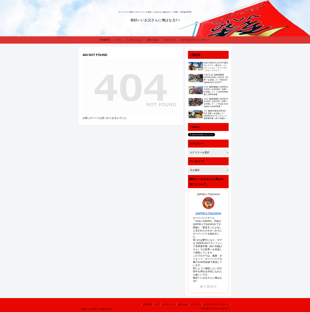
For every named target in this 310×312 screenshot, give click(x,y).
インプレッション (168, 304)
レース (156, 304)
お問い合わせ (183, 304)
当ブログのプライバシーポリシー (216, 304)
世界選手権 (147, 304)
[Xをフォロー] (204, 286)
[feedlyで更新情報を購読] (211, 286)
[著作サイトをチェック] (201, 286)
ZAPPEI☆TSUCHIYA (208, 213)
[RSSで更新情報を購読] (215, 286)
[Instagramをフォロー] (208, 286)
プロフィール (196, 304)
